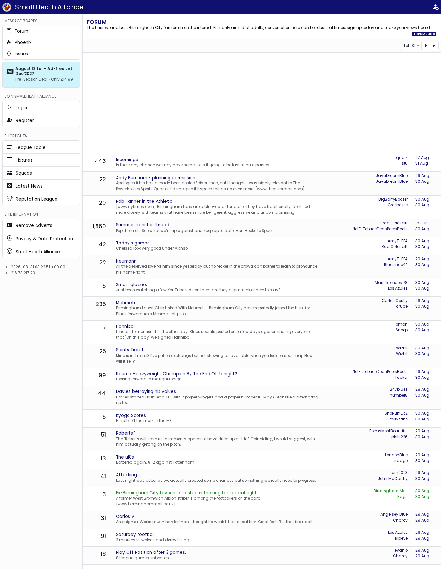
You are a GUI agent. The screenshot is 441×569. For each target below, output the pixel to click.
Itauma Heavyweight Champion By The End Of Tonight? (176, 374)
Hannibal (125, 326)
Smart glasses (131, 285)
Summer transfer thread (142, 225)
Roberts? (126, 433)
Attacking (126, 475)
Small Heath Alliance (49, 7)
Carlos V (125, 516)
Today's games (132, 243)
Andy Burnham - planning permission (155, 178)
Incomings (127, 160)
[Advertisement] (264, 104)
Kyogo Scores (131, 415)
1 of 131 (410, 45)
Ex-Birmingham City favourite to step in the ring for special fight (186, 493)
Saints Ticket (130, 350)
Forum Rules (424, 34)
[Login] (435, 7)
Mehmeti (125, 303)
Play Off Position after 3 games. (151, 552)
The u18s (125, 457)
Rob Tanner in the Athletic (144, 201)
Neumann (126, 261)
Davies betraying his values (146, 391)
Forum (97, 22)
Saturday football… (137, 535)
